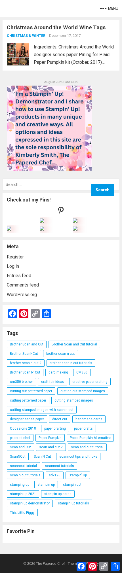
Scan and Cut (20, 447)
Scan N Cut (42, 457)
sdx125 (54, 475)
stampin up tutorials (73, 503)
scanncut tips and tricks (78, 457)
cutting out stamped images (82, 391)
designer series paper (27, 419)
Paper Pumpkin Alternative (90, 438)
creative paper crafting (90, 382)
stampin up (46, 485)
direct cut (59, 419)
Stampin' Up (78, 475)
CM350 (81, 372)
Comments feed (23, 285)
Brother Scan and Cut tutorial (74, 344)
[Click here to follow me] (61, 211)
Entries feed (19, 275)
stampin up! (72, 485)
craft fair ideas (52, 382)
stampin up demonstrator (30, 503)
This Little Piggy (22, 513)
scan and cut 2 (51, 447)
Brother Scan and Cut (26, 344)
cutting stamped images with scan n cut (41, 410)
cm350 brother (21, 382)
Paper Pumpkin (50, 438)
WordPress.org (22, 294)
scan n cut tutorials (25, 475)
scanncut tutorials (59, 466)
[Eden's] (9, 229)
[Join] (42, 221)
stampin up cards (57, 494)
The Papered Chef (50, 563)
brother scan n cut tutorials (71, 363)
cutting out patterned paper (31, 391)
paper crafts (83, 428)
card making (58, 372)
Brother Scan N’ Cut (25, 372)
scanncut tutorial (23, 466)
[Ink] (75, 221)
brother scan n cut (60, 354)
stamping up (19, 485)
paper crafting (55, 428)
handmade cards (88, 419)
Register (15, 257)
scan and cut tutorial (87, 447)
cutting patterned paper (28, 400)
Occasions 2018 (23, 428)
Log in (13, 266)
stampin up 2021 (23, 494)
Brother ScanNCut (24, 354)
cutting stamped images (73, 400)
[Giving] (42, 229)
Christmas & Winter (26, 36)
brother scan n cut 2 (25, 363)
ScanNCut (18, 457)
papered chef (20, 438)
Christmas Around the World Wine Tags (56, 27)
